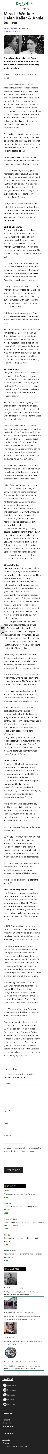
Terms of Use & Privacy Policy (16, 1446)
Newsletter (7, 1426)
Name (7, 1111)
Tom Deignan (11, 28)
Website (7, 1135)
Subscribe (7, 1420)
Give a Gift (7, 1423)
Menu (26, 9)
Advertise (6, 1440)
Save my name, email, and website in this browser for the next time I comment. (22, 1149)
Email (6, 1123)
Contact (6, 1443)
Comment (9, 1083)
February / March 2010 (13, 31)
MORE (6, 1197)
